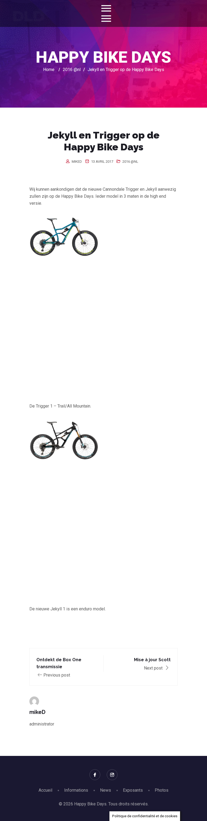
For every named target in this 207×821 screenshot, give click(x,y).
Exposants (133, 790)
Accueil (45, 790)
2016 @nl (130, 162)
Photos (161, 790)
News (105, 790)
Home (48, 69)
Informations (76, 790)
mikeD (77, 162)
